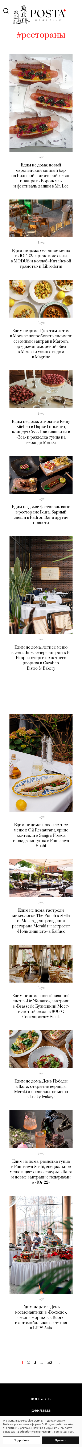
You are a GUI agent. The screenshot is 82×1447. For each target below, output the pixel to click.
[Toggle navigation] (74, 15)
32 (50, 1362)
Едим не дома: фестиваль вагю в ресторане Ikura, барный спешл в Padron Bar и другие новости (41, 514)
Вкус (41, 157)
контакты (41, 1398)
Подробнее (21, 1440)
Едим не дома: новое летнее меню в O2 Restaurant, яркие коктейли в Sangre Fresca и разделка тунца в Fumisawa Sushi (41, 835)
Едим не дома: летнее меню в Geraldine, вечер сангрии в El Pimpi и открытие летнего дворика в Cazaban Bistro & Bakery (40, 658)
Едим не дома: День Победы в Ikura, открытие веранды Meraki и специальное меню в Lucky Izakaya (41, 1089)
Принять (60, 1440)
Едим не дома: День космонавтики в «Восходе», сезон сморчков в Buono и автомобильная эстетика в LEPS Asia (41, 1318)
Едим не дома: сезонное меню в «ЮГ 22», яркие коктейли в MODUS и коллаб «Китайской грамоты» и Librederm (41, 258)
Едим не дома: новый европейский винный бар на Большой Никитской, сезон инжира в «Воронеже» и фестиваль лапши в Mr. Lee (41, 176)
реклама (41, 1410)
